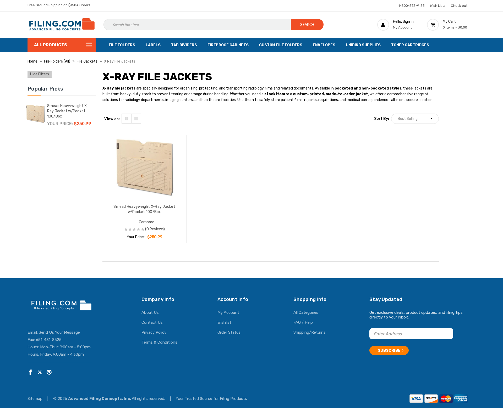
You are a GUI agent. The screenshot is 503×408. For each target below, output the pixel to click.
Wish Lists (438, 6)
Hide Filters (39, 74)
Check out (459, 6)
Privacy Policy (153, 332)
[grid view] (127, 119)
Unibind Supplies (363, 45)
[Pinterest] (49, 372)
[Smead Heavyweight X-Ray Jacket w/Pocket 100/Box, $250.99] (144, 167)
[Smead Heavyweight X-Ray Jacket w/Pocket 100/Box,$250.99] (35, 113)
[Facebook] (30, 372)
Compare (146, 222)
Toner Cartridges (410, 45)
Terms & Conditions (159, 342)
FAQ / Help (303, 322)
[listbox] (415, 119)
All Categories (305, 312)
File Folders (122, 45)
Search (307, 25)
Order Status (228, 332)
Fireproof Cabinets (228, 45)
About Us (150, 312)
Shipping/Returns (309, 332)
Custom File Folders (280, 45)
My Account (228, 312)
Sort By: (381, 118)
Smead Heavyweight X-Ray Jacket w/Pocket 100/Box (68, 111)
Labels (153, 45)
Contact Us (152, 322)
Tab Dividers (184, 45)
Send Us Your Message (59, 332)
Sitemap (35, 398)
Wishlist (224, 322)
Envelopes (324, 45)
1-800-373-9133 (411, 6)
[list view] (136, 119)
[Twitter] (39, 372)
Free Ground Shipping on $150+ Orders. (59, 5)
